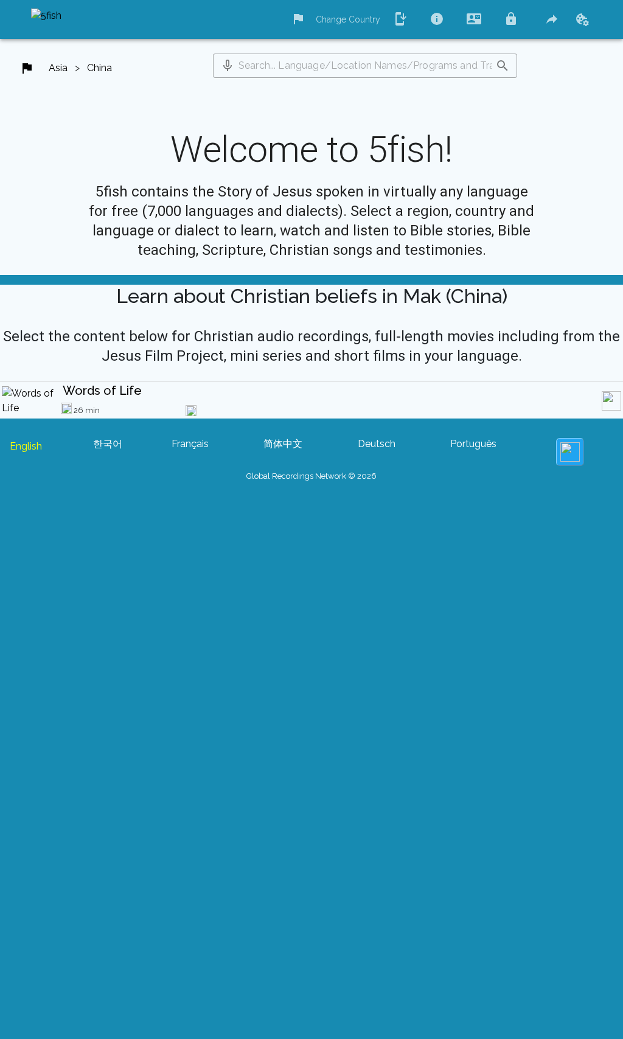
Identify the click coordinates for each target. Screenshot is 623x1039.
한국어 (107, 444)
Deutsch (376, 444)
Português (473, 444)
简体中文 (282, 444)
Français (190, 444)
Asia (58, 68)
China (99, 68)
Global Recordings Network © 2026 (311, 476)
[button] (227, 65)
